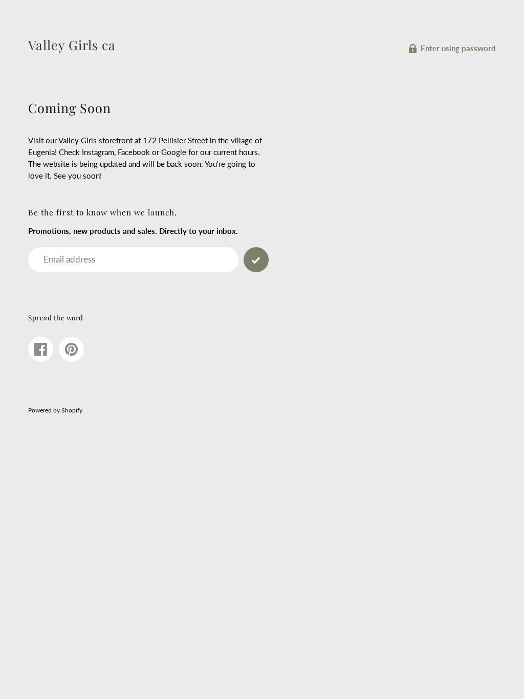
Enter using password (458, 48)
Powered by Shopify (55, 410)
